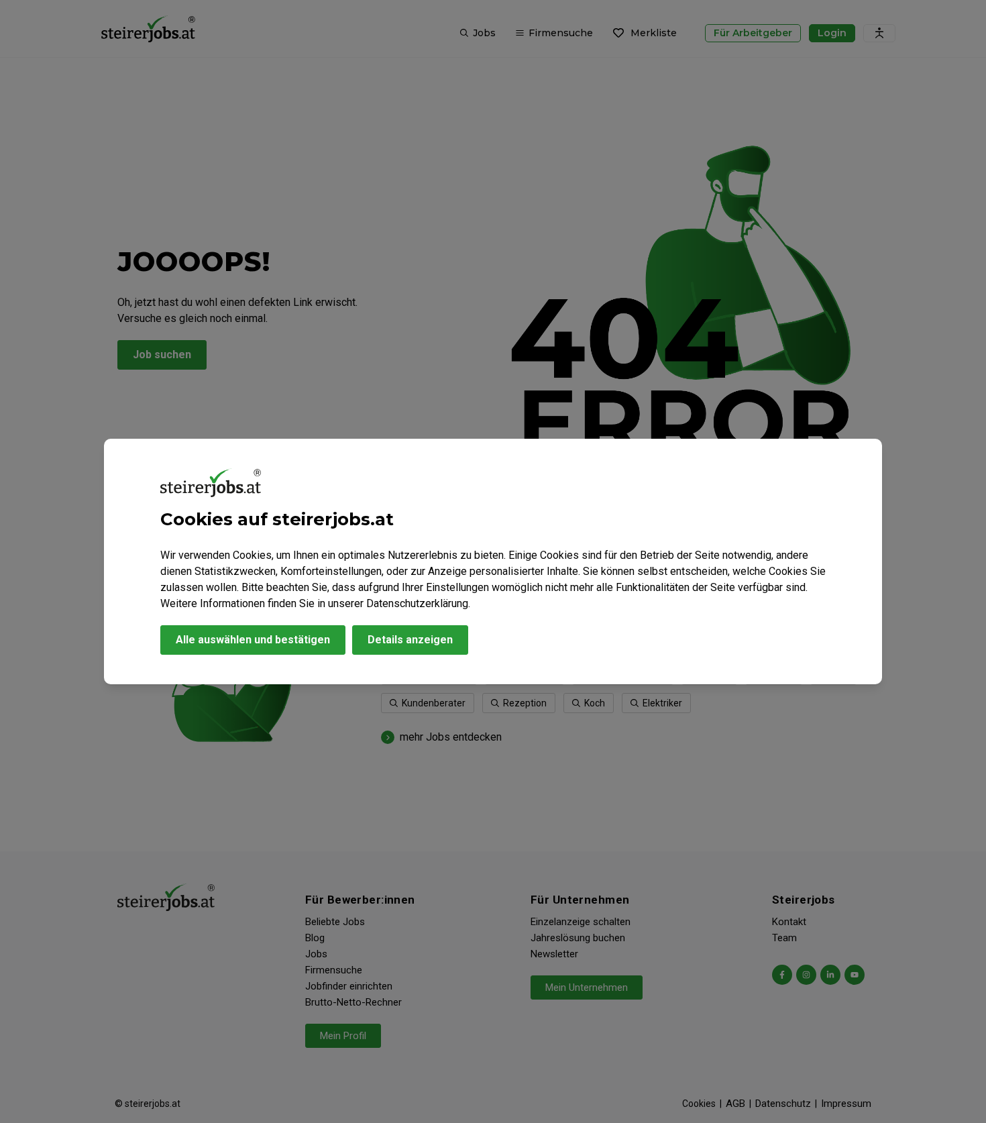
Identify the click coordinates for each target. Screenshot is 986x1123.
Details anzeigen (410, 639)
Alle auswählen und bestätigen (253, 639)
